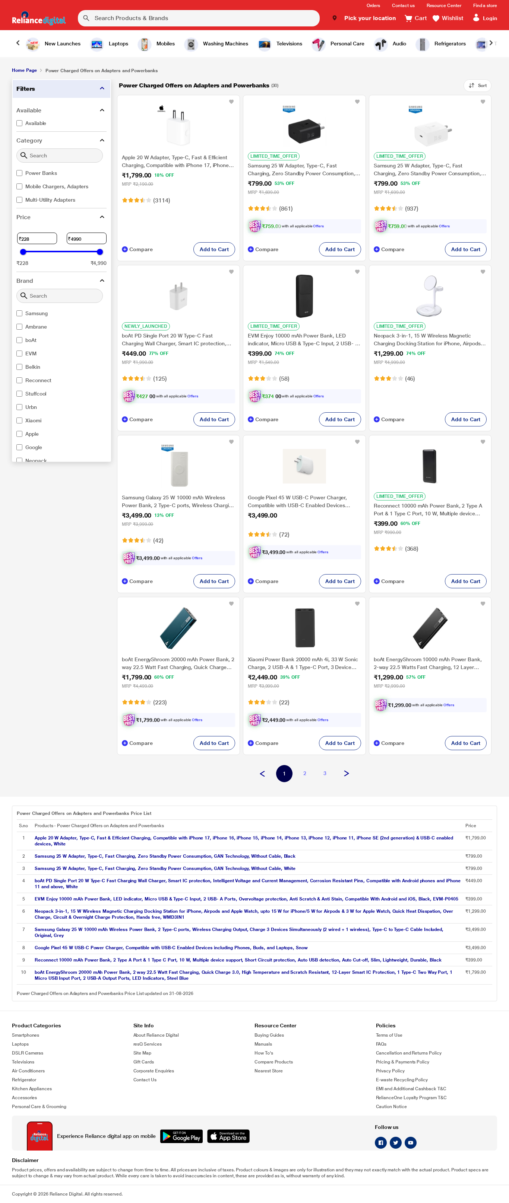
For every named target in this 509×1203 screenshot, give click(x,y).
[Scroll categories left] (18, 43)
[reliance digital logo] (39, 18)
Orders (373, 5)
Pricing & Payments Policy (403, 1062)
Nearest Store (269, 1071)
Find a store (485, 5)
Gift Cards (143, 1062)
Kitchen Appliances (32, 1088)
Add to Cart (214, 249)
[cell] (248, 841)
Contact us (403, 5)
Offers (318, 226)
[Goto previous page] (262, 774)
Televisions (23, 1062)
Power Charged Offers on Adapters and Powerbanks (194, 85)
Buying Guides (269, 1035)
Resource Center (444, 5)
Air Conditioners (28, 1071)
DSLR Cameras (27, 1053)
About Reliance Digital (156, 1035)
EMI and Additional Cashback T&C (411, 1088)
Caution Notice (391, 1106)
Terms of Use (389, 1035)
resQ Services (147, 1044)
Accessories (24, 1097)
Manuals (263, 1044)
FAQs (381, 1044)
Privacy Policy (390, 1071)
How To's (264, 1053)
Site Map (142, 1053)
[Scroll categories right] (491, 43)
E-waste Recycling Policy (402, 1079)
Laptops (20, 1044)
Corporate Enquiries (153, 1071)
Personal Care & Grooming (39, 1106)
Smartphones (25, 1035)
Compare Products (274, 1062)
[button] (364, 18)
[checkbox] (61, 123)
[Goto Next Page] (346, 774)
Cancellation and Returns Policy (409, 1053)
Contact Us (145, 1079)
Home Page (24, 70)
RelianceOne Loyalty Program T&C (411, 1097)
